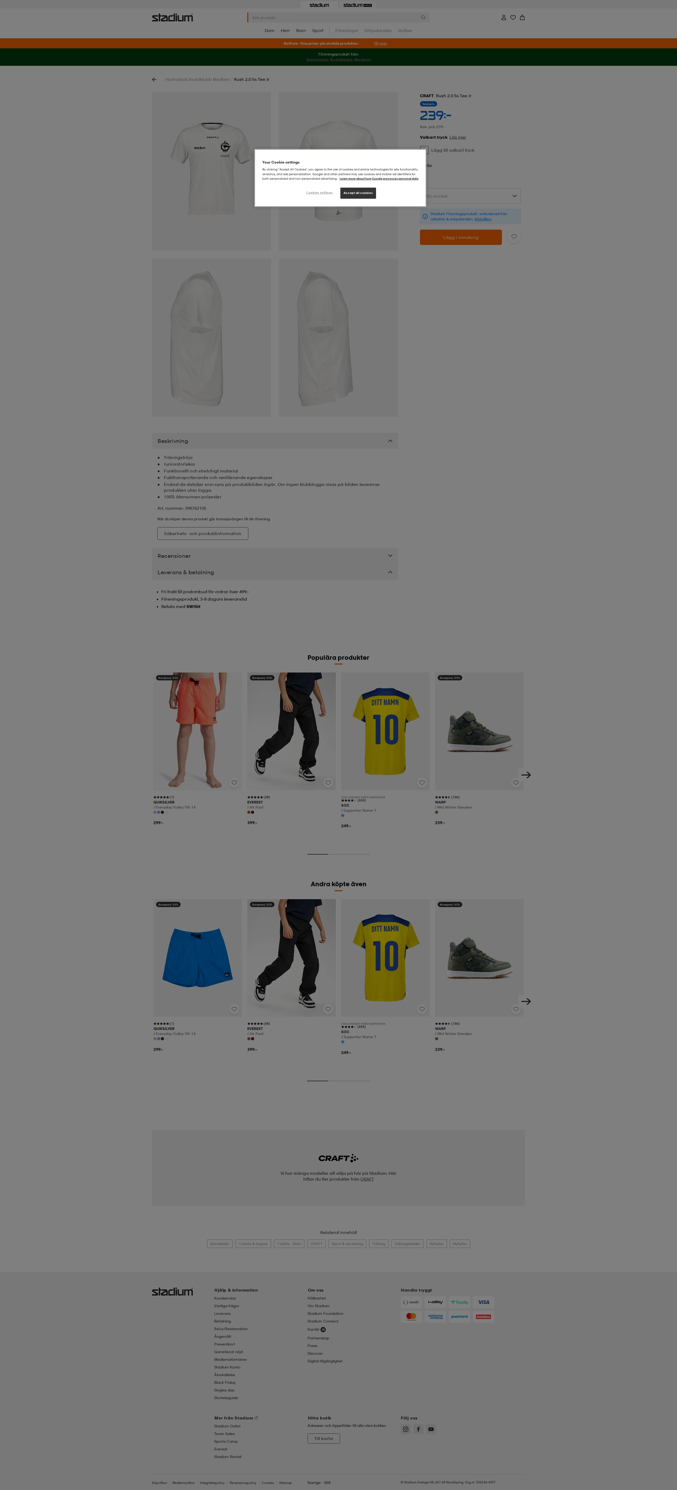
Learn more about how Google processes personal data (379, 178)
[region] (340, 178)
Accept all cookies (358, 193)
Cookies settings (319, 192)
